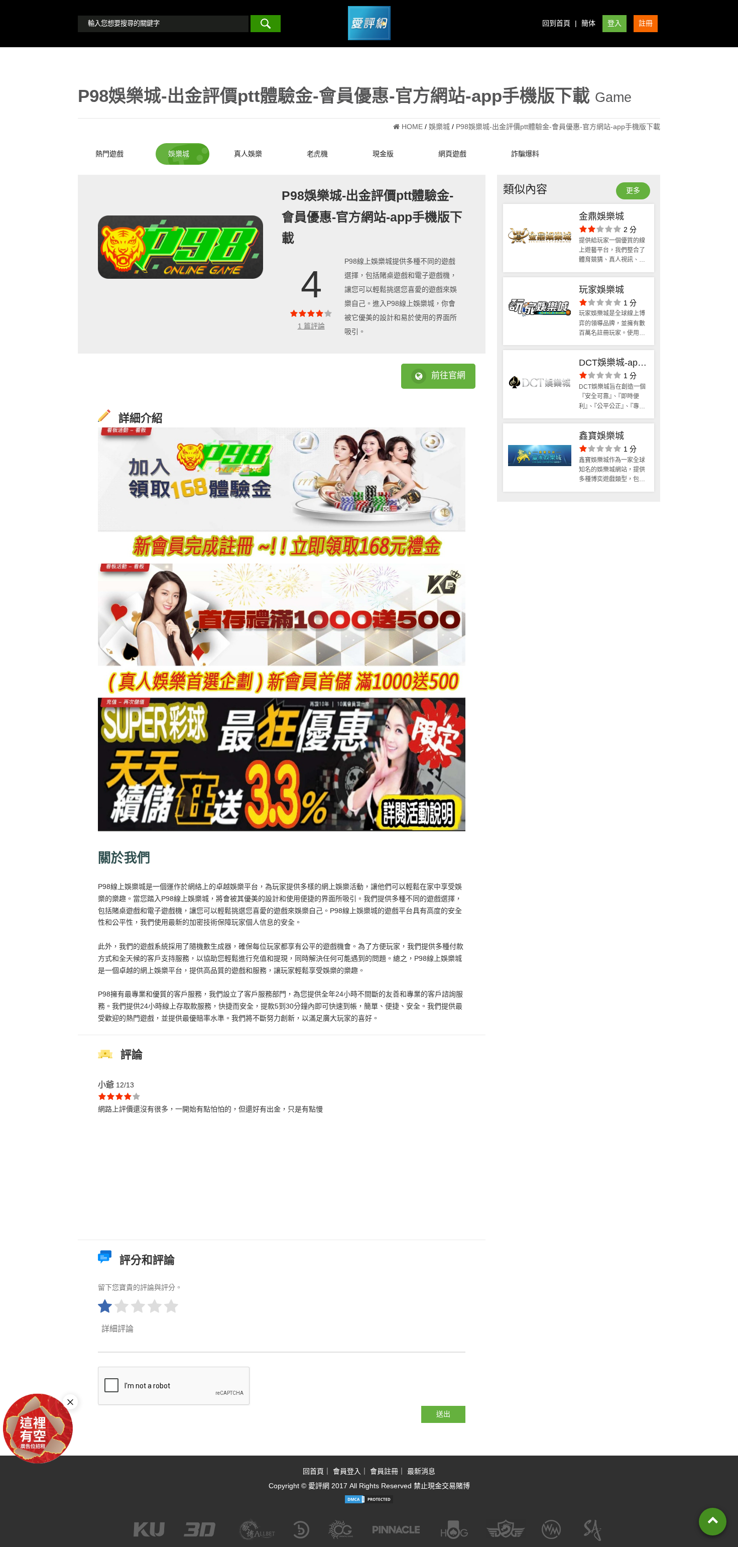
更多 (633, 190)
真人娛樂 (248, 154)
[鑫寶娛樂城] (540, 457)
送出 (443, 1414)
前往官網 (448, 375)
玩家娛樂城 (601, 290)
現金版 (383, 154)
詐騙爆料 (525, 154)
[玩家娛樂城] (540, 311)
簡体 (588, 23)
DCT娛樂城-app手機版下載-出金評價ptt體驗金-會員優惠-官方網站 (612, 364)
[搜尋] (266, 23)
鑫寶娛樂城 (601, 436)
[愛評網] (369, 44)
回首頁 (313, 1471)
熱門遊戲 (109, 154)
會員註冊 (384, 1471)
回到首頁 (556, 23)
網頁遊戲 (452, 154)
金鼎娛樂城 (601, 216)
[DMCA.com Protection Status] (369, 1499)
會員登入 (347, 1471)
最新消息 (421, 1471)
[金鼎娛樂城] (540, 238)
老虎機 (317, 154)
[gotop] (712, 1521)
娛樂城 (178, 154)
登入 (614, 23)
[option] (180, 247)
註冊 (646, 23)
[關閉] (70, 1401)
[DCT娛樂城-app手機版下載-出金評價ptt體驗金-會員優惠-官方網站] (540, 384)
